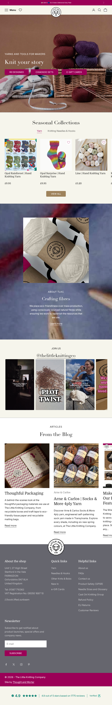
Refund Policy (85, 599)
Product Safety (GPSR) (90, 583)
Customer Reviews (88, 610)
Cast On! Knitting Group (91, 594)
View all (56, 193)
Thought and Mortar (23, 682)
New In (55, 583)
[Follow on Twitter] (13, 664)
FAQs (81, 573)
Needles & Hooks (60, 573)
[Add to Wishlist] (33, 142)
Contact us (84, 578)
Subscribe (15, 653)
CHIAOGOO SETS (44, 72)
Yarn (39, 130)
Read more (10, 525)
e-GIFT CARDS (74, 72)
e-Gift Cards (57, 589)
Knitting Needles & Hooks (61, 130)
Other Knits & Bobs (61, 578)
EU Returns (84, 605)
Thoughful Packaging (24, 493)
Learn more (56, 323)
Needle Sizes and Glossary (92, 589)
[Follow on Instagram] (21, 664)
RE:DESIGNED (16, 72)
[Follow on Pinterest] (28, 664)
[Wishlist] (20, 10)
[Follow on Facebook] (6, 664)
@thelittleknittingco (56, 355)
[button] (19, 384)
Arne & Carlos (62, 492)
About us (83, 568)
